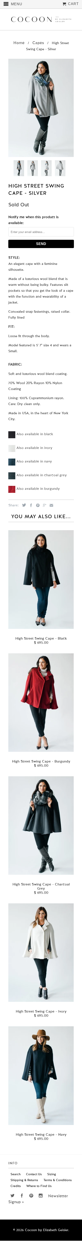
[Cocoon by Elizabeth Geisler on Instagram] (41, 1195)
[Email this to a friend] (50, 505)
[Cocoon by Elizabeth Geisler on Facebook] (22, 1195)
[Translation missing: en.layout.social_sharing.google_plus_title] (43, 505)
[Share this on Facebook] (30, 505)
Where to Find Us (39, 1186)
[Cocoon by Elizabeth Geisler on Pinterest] (31, 1195)
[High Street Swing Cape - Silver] (41, 108)
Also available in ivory (34, 448)
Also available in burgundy (38, 489)
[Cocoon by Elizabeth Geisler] (41, 19)
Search (15, 1174)
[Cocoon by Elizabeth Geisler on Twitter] (12, 1195)
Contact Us (34, 1174)
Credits (15, 1186)
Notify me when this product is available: (33, 220)
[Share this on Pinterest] (37, 505)
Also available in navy (34, 461)
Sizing (51, 1174)
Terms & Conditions (58, 1180)
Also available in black (34, 434)
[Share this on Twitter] (23, 505)
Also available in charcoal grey (41, 475)
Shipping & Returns (24, 1180)
